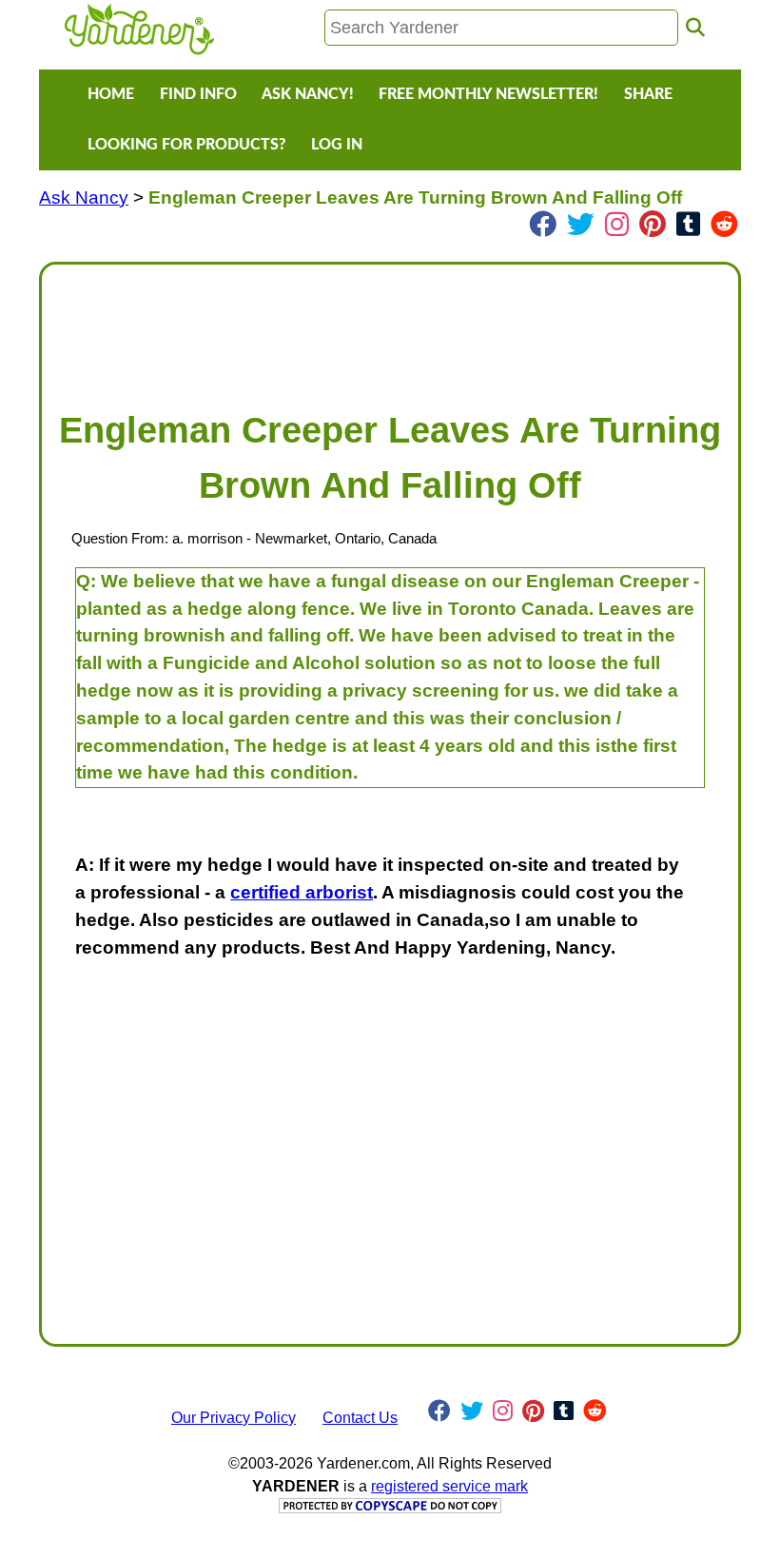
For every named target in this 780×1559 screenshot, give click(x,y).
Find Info (198, 94)
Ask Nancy (83, 197)
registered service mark (449, 1486)
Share (648, 94)
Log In (336, 144)
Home (111, 94)
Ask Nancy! (308, 94)
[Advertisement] (390, 327)
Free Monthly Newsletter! (488, 94)
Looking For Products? (186, 144)
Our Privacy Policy (233, 1418)
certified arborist (301, 892)
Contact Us (360, 1418)
